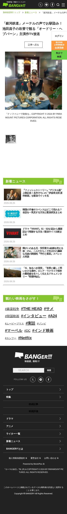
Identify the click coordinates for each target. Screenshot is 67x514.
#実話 (30, 323)
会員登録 (59, 45)
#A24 (52, 316)
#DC (27, 330)
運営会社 (35, 458)
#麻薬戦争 (12, 309)
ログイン (59, 36)
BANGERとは (14, 448)
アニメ (9, 426)
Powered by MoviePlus (32, 464)
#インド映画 (42, 330)
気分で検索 (59, 55)
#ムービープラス (14, 323)
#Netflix (25, 338)
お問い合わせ (50, 458)
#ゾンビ (41, 323)
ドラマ (9, 418)
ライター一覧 (13, 433)
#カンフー (10, 338)
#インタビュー (33, 316)
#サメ (49, 308)
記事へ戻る (33, 44)
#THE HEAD (31, 308)
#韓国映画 (12, 316)
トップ (9, 389)
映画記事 (33, 404)
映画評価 (33, 411)
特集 (8, 397)
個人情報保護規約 (17, 458)
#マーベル (13, 330)
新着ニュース (13, 441)
